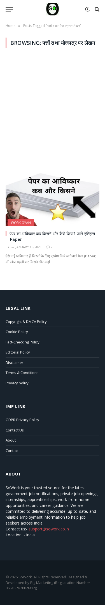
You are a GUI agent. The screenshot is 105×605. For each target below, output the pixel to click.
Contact (12, 450)
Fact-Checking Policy (22, 342)
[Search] (96, 9)
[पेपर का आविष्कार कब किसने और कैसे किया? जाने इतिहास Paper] (52, 199)
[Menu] (9, 9)
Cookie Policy (17, 331)
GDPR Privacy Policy (22, 419)
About (11, 440)
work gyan (21, 222)
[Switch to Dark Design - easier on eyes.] (87, 9)
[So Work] (52, 9)
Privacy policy (17, 382)
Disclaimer (14, 362)
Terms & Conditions (22, 372)
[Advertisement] (52, 110)
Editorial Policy (18, 352)
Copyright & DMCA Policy (26, 321)
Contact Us (15, 430)
